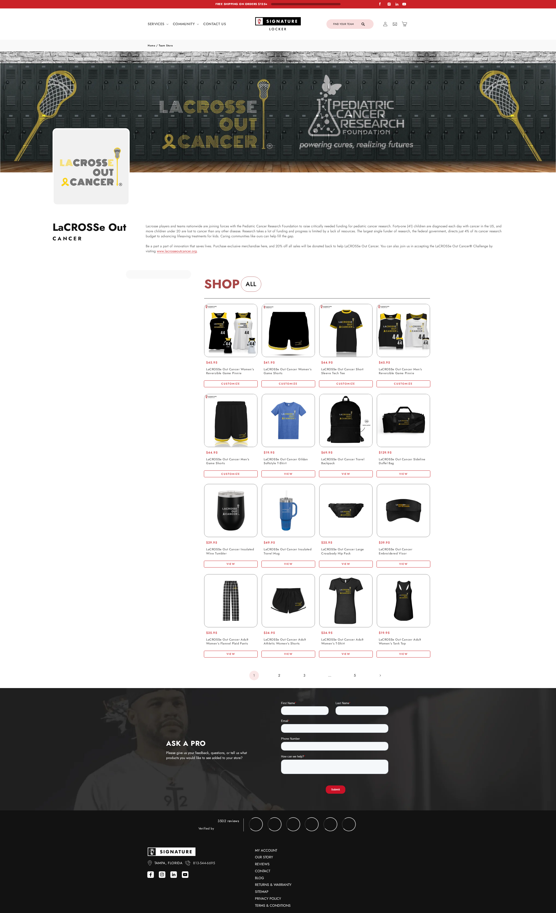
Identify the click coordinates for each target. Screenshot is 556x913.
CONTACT (262, 903)
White (219, 570)
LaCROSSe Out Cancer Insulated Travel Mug (287, 562)
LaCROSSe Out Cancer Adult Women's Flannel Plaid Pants (227, 663)
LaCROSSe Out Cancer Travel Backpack (342, 461)
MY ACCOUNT (266, 882)
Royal (228, 570)
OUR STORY (264, 889)
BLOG (259, 910)
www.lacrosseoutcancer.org (177, 251)
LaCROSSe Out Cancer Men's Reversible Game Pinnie (400, 371)
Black (210, 570)
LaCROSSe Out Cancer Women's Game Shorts (287, 371)
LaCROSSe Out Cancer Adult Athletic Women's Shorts (285, 663)
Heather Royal (267, 469)
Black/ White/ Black (267, 671)
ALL (251, 284)
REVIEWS (262, 896)
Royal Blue (286, 570)
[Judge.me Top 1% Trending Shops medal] (351, 857)
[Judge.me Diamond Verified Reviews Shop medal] (258, 857)
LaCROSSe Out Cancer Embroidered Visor (395, 562)
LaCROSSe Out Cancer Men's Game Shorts (227, 461)
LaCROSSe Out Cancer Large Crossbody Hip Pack (342, 562)
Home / (153, 46)
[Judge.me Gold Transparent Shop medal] (314, 857)
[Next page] (380, 708)
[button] (157, 24)
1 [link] (254, 707)
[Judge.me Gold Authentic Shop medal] (295, 857)
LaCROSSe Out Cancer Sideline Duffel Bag (402, 461)
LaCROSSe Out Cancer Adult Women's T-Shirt (342, 663)
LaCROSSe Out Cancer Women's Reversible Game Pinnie (230, 371)
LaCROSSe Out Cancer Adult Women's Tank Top (400, 663)
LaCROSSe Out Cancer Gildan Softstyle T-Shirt (286, 461)
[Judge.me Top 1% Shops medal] (332, 857)
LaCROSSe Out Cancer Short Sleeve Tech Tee (342, 371)
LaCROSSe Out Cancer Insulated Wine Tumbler (230, 562)
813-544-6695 (204, 895)
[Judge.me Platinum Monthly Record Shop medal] (277, 857)
